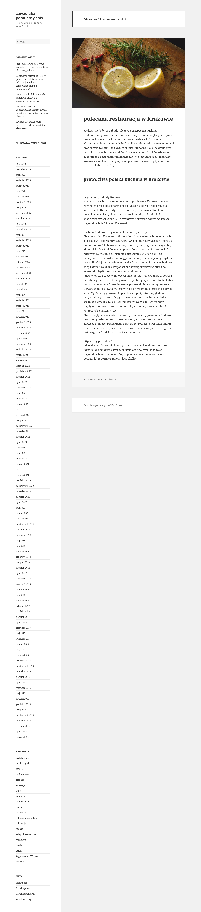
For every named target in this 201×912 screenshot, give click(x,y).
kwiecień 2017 (23, 638)
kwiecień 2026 (23, 180)
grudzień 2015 (23, 704)
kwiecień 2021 (23, 458)
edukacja (20, 785)
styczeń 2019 (22, 551)
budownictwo (23, 774)
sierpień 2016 (23, 676)
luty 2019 (20, 545)
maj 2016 (20, 693)
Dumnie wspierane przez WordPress (103, 405)
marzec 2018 (22, 589)
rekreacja (21, 823)
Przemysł (21, 812)
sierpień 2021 (23, 436)
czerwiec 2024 (23, 289)
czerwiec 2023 (23, 343)
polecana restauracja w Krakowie (128, 118)
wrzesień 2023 (23, 327)
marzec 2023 (22, 354)
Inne (18, 790)
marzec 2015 (22, 736)
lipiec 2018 (21, 573)
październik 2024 (25, 267)
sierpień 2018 (23, 567)
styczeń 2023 (22, 360)
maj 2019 (20, 540)
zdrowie (20, 861)
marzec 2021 (22, 464)
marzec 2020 (22, 513)
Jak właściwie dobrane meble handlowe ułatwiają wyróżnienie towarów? (31, 97)
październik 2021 (25, 425)
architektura (22, 757)
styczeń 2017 (22, 655)
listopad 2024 (23, 262)
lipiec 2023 (21, 338)
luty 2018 (20, 595)
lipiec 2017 (21, 622)
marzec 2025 (22, 245)
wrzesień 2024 (23, 273)
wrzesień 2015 (23, 720)
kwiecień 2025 (23, 240)
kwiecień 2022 (23, 398)
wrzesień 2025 (23, 212)
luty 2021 (20, 469)
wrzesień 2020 (23, 491)
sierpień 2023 (23, 333)
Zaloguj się (21, 882)
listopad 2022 (23, 365)
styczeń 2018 (22, 600)
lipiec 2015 (21, 731)
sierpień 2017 (23, 616)
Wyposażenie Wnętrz (27, 856)
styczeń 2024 (22, 316)
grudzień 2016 (23, 660)
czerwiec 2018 (23, 578)
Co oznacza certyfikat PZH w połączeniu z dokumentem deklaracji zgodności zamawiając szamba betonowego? (31, 82)
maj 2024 (20, 294)
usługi (19, 850)
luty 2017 (20, 649)
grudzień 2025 (23, 202)
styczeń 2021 (22, 474)
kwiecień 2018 (23, 584)
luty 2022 (20, 409)
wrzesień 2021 (23, 431)
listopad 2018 (23, 562)
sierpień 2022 (23, 376)
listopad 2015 (23, 709)
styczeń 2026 (22, 196)
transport (21, 839)
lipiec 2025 (21, 223)
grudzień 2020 (23, 480)
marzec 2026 (22, 185)
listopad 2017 (23, 605)
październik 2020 (25, 485)
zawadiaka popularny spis (29, 15)
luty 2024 (20, 311)
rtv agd (19, 828)
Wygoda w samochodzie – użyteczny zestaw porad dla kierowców (30, 125)
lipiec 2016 (21, 682)
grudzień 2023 (23, 322)
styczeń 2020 (22, 518)
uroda (19, 845)
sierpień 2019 (23, 529)
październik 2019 (25, 524)
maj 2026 (20, 174)
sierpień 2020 (23, 496)
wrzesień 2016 (23, 671)
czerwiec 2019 (23, 535)
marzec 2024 (22, 305)
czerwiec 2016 (23, 687)
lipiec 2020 (21, 502)
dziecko (20, 779)
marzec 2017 (22, 644)
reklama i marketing (26, 817)
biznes (19, 768)
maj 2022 (20, 393)
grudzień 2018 (23, 556)
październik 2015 (25, 715)
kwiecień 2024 (23, 300)
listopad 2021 (23, 420)
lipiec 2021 (21, 442)
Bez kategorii (23, 763)
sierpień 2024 (23, 278)
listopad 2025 (23, 207)
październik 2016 (25, 665)
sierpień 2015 (23, 726)
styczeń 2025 (22, 256)
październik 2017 (25, 611)
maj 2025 (20, 234)
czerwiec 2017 (23, 627)
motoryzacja (22, 801)
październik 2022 (25, 371)
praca (19, 807)
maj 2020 (20, 507)
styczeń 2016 (22, 698)
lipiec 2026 (21, 163)
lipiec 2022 (21, 382)
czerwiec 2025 (23, 229)
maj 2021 (20, 453)
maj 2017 (20, 633)
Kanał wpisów (23, 888)
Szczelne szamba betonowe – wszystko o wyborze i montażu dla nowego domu (32, 67)
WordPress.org (23, 899)
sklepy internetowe (26, 834)
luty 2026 (20, 191)
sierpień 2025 (23, 218)
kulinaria (20, 796)
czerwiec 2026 (23, 169)
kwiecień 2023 (23, 349)
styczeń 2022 (22, 414)
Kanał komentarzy (25, 893)
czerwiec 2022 (23, 387)
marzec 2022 (22, 404)
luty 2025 (20, 251)
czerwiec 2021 (23, 447)
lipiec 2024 (21, 283)
